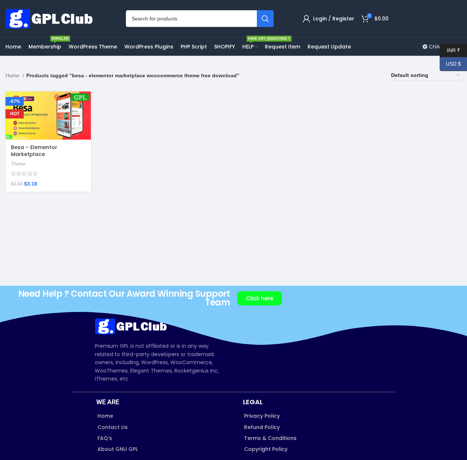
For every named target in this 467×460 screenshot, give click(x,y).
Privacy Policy (262, 416)
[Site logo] (51, 18)
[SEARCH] (265, 18)
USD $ (450, 64)
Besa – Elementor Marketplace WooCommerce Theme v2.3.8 (42, 158)
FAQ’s (104, 438)
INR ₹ (450, 50)
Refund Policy (262, 427)
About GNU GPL (117, 449)
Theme (18, 164)
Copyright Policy (265, 449)
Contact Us (112, 427)
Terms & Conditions (270, 438)
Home (13, 75)
